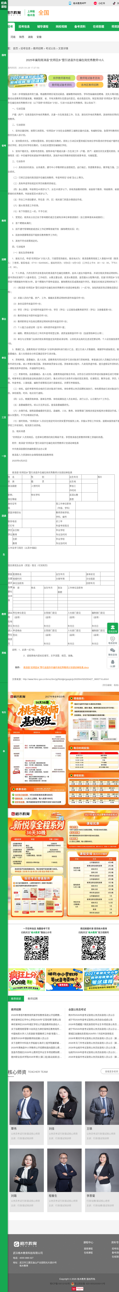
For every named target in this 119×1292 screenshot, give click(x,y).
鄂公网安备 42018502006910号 (89, 1283)
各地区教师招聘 (90, 85)
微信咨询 (112, 655)
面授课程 (88, 1248)
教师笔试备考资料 (62, 85)
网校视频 (61, 27)
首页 (15, 48)
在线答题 (98, 27)
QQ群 (112, 666)
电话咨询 (112, 643)
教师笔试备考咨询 (90, 78)
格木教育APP (79, 3)
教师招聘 (38, 48)
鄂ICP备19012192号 (60, 1283)
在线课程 (88, 1252)
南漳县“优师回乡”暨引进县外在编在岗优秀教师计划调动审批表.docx (56, 667)
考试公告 (51, 48)
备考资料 (80, 27)
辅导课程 (42, 27)
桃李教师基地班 (62, 78)
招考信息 (24, 27)
